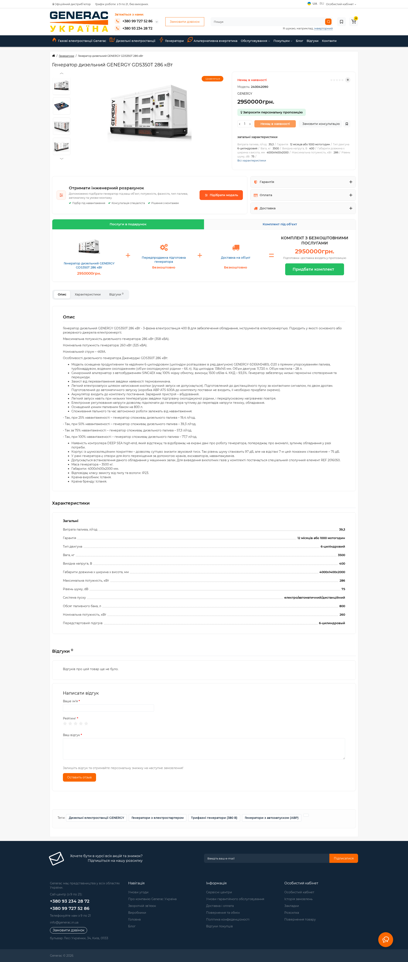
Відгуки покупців (219, 926)
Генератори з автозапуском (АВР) (272, 818)
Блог (299, 41)
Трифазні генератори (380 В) (214, 818)
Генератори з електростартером (158, 818)
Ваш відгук (71, 735)
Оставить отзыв (79, 777)
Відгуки (313, 41)
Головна (134, 919)
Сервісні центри (219, 892)
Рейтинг (69, 718)
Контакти (329, 41)
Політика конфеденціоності (227, 919)
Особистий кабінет (299, 892)
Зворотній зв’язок (142, 906)
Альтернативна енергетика (215, 41)
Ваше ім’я (70, 701)
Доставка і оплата (220, 906)
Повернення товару (300, 919)
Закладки (291, 906)
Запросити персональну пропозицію (272, 112)
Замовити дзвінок (185, 22)
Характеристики (88, 294)
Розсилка (291, 913)
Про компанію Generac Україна (152, 899)
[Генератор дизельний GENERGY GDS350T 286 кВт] (150, 114)
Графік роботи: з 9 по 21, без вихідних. (122, 4)
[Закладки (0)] (341, 21)
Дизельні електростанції (135, 41)
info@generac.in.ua (64, 922)
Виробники (137, 913)
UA (315, 4)
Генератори (174, 41)
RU (322, 4)
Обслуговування (254, 41)
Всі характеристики (251, 160)
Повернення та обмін (223, 913)
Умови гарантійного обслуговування (235, 899)
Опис (62, 294)
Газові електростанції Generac (82, 41)
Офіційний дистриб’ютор (72, 4)
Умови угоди (138, 892)
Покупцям (281, 41)
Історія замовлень (298, 899)
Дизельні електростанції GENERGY (96, 818)
